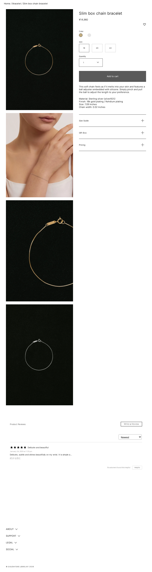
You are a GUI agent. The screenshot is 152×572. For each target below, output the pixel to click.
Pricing (82, 145)
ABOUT (10, 529)
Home (7, 3)
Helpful (137, 467)
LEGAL (9, 542)
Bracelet (16, 3)
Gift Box (82, 133)
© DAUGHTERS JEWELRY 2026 (20, 567)
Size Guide (84, 120)
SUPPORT (11, 535)
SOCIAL (10, 549)
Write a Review (131, 424)
